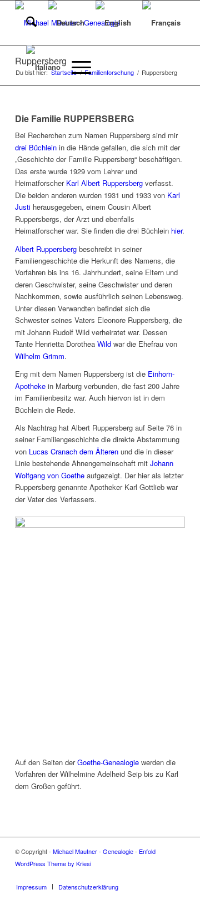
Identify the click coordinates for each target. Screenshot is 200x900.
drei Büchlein (36, 147)
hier (176, 230)
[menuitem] (26, 23)
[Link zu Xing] (160, 875)
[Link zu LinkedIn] (176, 875)
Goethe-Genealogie (108, 762)
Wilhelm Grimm (39, 356)
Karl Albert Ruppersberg (104, 183)
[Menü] (76, 67)
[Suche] (26, 23)
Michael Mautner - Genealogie (93, 851)
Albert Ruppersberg (46, 249)
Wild (104, 343)
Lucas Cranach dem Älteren (73, 451)
